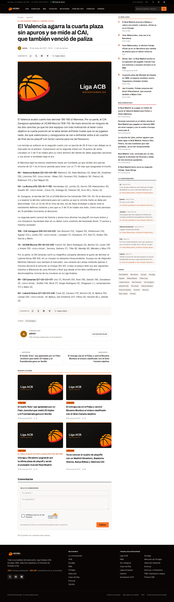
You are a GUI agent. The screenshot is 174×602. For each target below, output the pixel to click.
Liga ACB (29, 17)
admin (23, 48)
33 (36, 469)
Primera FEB (149, 577)
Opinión (100, 9)
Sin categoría (125, 563)
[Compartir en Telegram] (47, 56)
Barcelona (134, 275)
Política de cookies (113, 595)
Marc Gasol (123, 294)
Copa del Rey (78, 9)
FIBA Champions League (154, 573)
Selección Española (152, 563)
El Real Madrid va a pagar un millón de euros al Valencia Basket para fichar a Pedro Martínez (135, 111)
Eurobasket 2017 (127, 577)
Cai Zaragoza (30, 321)
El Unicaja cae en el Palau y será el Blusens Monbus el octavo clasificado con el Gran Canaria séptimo (86, 410)
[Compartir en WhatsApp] (30, 56)
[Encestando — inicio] (14, 8)
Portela (132, 294)
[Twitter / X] (10, 576)
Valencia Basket (147, 286)
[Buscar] (163, 9)
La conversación (137, 2)
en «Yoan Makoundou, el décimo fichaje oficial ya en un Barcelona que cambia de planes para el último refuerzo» (137, 193)
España (121, 278)
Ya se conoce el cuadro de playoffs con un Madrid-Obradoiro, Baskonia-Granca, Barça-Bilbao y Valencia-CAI (85, 458)
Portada (20, 17)
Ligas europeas (126, 570)
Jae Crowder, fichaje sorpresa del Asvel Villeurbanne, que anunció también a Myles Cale (137, 91)
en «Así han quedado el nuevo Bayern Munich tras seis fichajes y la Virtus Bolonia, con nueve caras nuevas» (137, 205)
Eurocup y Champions (153, 570)
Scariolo (137, 290)
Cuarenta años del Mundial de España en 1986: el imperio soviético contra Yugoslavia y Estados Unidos (139, 78)
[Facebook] (15, 576)
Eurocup (91, 9)
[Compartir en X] (36, 56)
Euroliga (35, 9)
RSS (146, 2)
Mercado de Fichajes (153, 559)
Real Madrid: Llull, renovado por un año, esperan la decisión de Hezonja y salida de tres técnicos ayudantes (136, 157)
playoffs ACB (123, 286)
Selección (64, 9)
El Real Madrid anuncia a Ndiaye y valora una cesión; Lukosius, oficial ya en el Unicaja (139, 25)
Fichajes (53, 9)
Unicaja (143, 275)
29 (85, 418)
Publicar (102, 525)
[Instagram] (21, 576)
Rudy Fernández (125, 290)
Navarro (146, 290)
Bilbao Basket (132, 278)
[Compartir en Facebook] (41, 56)
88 (85, 469)
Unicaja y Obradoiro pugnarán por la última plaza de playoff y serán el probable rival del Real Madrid (35, 461)
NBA (44, 9)
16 (36, 418)
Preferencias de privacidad (156, 595)
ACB (27, 9)
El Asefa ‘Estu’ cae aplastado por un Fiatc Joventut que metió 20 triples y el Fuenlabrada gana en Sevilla (36, 410)
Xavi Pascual (136, 282)
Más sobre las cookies (131, 595)
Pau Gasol (134, 286)
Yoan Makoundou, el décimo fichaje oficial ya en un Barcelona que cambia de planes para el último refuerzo (139, 48)
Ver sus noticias (99, 334)
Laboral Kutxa (124, 282)
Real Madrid (123, 275)
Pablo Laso (144, 278)
